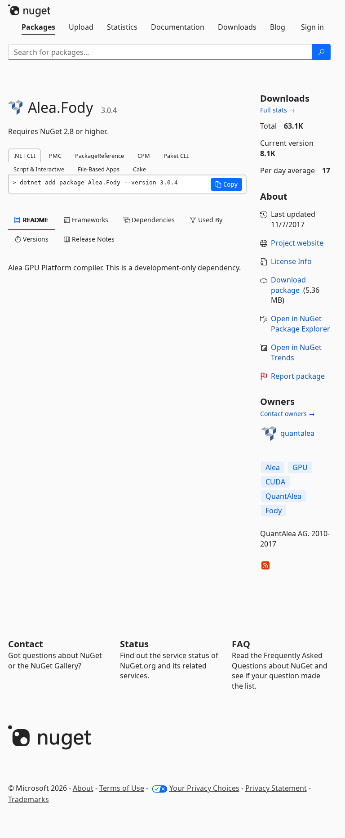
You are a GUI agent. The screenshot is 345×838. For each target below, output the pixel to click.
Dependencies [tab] (152, 219)
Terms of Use (121, 788)
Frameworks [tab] (89, 219)
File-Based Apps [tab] (98, 169)
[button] (226, 184)
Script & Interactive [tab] (38, 169)
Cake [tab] (139, 169)
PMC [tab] (55, 156)
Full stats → (277, 110)
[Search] (321, 52)
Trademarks (28, 799)
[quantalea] (269, 434)
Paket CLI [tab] (176, 156)
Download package (288, 285)
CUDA (275, 482)
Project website (297, 243)
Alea (272, 467)
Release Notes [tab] (92, 239)
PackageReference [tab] (99, 156)
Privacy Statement (276, 788)
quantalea (297, 433)
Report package (298, 376)
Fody (273, 510)
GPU (300, 467)
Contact (25, 644)
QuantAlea (283, 496)
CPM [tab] (143, 156)
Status (134, 644)
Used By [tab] (209, 219)
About (83, 788)
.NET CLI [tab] (24, 156)
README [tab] (35, 219)
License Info (291, 261)
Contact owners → (287, 413)
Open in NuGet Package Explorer (300, 324)
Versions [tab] (35, 239)
